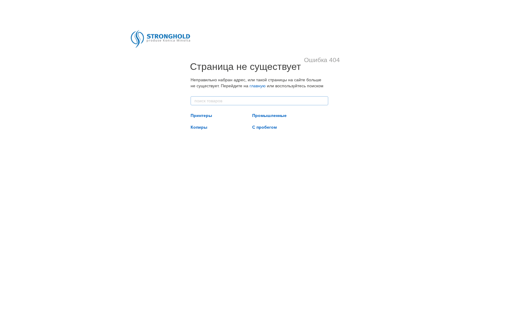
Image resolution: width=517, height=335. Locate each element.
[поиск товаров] (323, 100)
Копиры (199, 127)
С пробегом (264, 127)
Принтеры (201, 115)
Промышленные (269, 115)
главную (258, 85)
